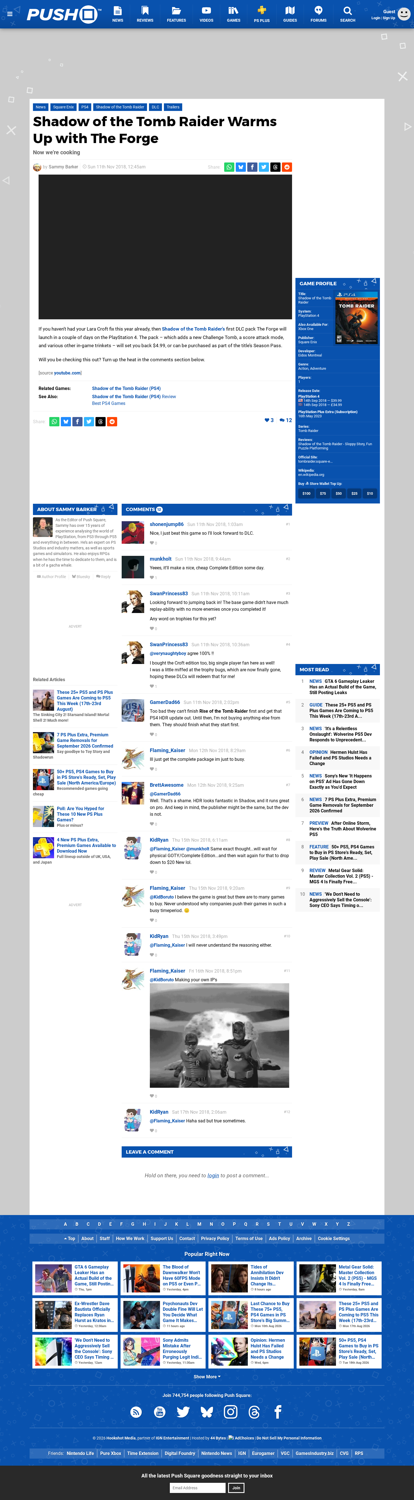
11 (288, 971)
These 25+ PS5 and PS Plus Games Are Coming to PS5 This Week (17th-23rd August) (85, 701)
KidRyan (159, 840)
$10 (370, 493)
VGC (285, 1453)
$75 (323, 493)
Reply (105, 576)
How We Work (130, 1238)
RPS (359, 1453)
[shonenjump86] (133, 541)
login (213, 1175)
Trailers (173, 107)
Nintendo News (216, 1453)
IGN (242, 1453)
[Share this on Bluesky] (241, 167)
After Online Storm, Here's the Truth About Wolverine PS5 (343, 829)
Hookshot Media (121, 1438)
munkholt (161, 559)
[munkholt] (133, 575)
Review (134, 396)
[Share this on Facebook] (252, 167)
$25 (354, 493)
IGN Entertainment (172, 1438)
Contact (187, 1238)
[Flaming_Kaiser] (133, 767)
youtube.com (67, 373)
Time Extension (143, 1453)
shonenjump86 (167, 524)
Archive (304, 1238)
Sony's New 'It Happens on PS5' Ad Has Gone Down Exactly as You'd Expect (341, 781)
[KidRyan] (133, 856)
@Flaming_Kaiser (167, 849)
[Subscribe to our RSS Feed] (136, 1413)
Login (375, 18)
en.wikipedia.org (311, 474)
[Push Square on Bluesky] (207, 1413)
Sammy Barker (63, 167)
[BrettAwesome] (133, 801)
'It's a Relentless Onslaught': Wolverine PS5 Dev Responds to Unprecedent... (341, 734)
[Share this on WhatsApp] (229, 167)
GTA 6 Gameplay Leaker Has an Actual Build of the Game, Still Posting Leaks (343, 687)
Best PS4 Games (108, 403)
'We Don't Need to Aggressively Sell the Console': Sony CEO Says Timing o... (341, 899)
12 (289, 420)
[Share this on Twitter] (264, 167)
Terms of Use (249, 1238)
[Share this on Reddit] (287, 167)
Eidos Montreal (310, 355)
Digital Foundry (180, 1453)
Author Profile (53, 576)
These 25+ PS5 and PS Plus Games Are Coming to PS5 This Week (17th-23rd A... (341, 710)
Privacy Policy (215, 1238)
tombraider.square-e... (315, 461)
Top (71, 1238)
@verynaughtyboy (168, 653)
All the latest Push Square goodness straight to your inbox (207, 1476)
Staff (105, 1238)
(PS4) (126, 388)
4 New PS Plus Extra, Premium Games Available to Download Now (86, 845)
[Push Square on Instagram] (230, 1413)
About (87, 1238)
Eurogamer (263, 1453)
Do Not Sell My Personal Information (289, 1438)
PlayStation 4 (308, 315)
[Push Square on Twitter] (183, 1413)
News (41, 107)
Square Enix (63, 107)
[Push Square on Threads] (254, 1413)
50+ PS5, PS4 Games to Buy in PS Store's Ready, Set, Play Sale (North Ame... (342, 852)
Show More (206, 1376)
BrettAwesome (167, 785)
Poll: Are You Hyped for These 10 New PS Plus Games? (80, 814)
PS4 (84, 107)
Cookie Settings (334, 1238)
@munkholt (197, 849)
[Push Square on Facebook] (278, 1413)
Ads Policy (279, 1238)
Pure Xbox (110, 1453)
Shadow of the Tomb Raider (120, 107)
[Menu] (10, 14)
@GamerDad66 (165, 794)
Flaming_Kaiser (167, 750)
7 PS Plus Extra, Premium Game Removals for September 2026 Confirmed (85, 740)
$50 (339, 493)
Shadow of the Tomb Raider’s (193, 329)
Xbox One (305, 329)
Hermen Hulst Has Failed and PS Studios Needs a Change (340, 758)
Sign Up (389, 18)
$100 (306, 493)
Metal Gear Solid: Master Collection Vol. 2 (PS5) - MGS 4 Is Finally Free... (341, 876)
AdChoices (244, 1438)
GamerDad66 (165, 702)
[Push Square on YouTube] (159, 1413)
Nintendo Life (80, 1453)
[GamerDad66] (133, 719)
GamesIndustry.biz (315, 1453)
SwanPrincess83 (169, 593)
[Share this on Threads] (275, 167)
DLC (155, 107)
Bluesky (83, 576)
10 (288, 936)
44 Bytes (218, 1438)
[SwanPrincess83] (133, 610)
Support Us (162, 1238)
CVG (344, 1453)
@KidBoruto (162, 897)
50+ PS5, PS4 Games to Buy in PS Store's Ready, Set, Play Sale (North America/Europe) (86, 777)
